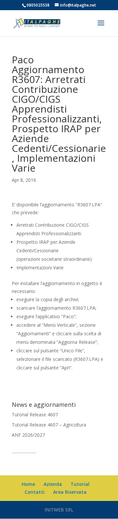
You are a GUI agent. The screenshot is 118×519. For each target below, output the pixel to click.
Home (28, 484)
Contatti (35, 492)
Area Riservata (70, 492)
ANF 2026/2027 (28, 435)
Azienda (53, 484)
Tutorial (79, 484)
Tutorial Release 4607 (35, 414)
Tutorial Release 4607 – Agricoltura (49, 425)
